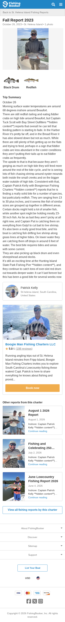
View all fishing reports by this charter (32, 509)
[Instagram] (40, 602)
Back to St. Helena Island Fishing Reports (25, 12)
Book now (32, 387)
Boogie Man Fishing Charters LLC (30, 344)
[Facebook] (28, 602)
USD (27, 578)
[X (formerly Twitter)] (34, 602)
